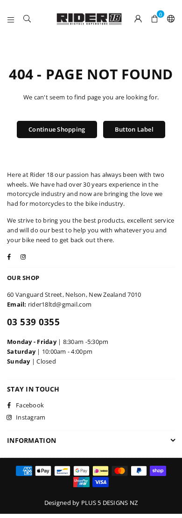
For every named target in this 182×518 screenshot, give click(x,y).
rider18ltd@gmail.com (59, 304)
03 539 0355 (33, 322)
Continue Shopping (56, 129)
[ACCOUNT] (138, 19)
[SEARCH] (27, 19)
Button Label (134, 129)
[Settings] (169, 19)
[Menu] (11, 19)
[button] (155, 19)
